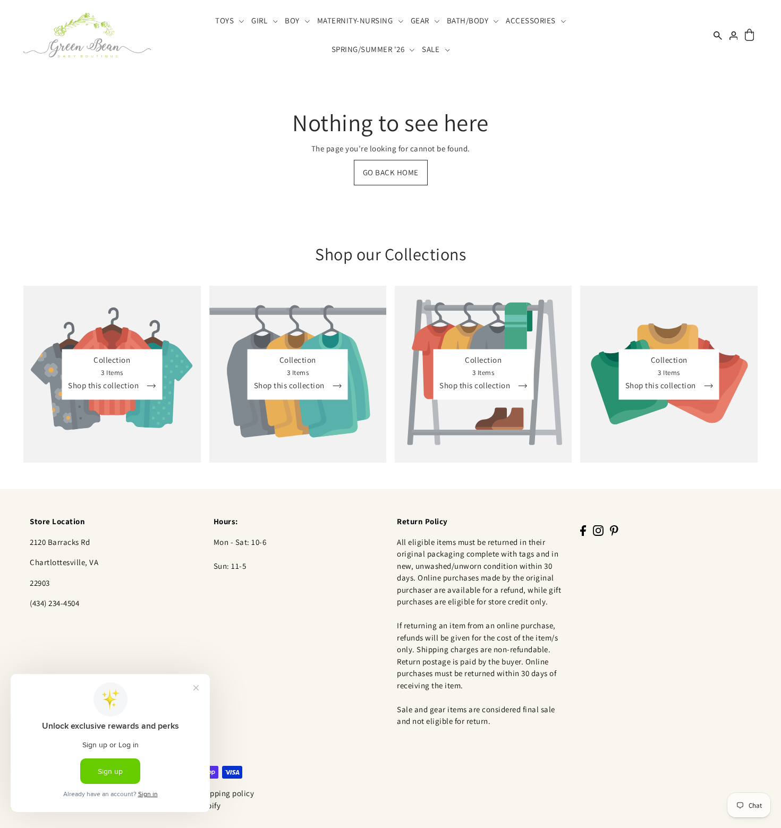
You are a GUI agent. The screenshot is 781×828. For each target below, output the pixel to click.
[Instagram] (598, 530)
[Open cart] (749, 35)
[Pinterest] (614, 530)
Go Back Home (391, 172)
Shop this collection (104, 385)
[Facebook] (583, 530)
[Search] (718, 35)
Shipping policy (226, 793)
